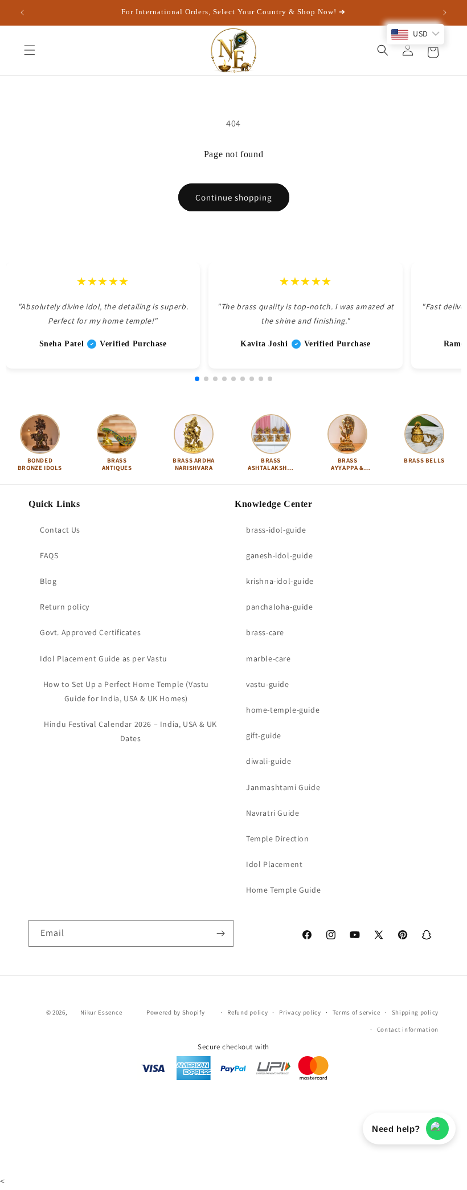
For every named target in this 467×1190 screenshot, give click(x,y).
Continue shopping (233, 197)
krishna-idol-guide (280, 581)
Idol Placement (274, 864)
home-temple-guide (282, 710)
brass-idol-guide (276, 530)
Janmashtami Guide (283, 787)
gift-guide (263, 735)
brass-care (265, 632)
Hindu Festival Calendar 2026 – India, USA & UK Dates (130, 731)
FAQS (49, 555)
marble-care (268, 658)
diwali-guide (268, 761)
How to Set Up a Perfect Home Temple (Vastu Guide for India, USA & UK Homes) (126, 691)
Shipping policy (415, 1012)
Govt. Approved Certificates (90, 632)
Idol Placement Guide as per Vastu (103, 658)
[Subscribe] (220, 933)
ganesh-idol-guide (279, 555)
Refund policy (247, 1012)
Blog (48, 581)
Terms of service (356, 1012)
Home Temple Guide (283, 890)
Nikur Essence (101, 1012)
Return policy (64, 607)
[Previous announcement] (22, 12)
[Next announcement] (444, 12)
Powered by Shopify (175, 1012)
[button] (29, 50)
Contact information (408, 1029)
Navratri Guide (272, 813)
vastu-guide (267, 684)
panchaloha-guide (279, 607)
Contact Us (60, 530)
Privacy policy (300, 1012)
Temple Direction (277, 838)
